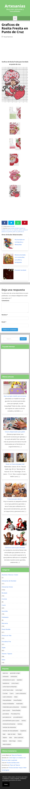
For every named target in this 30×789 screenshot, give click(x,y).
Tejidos (5, 737)
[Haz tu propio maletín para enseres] (15, 388)
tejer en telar (12, 734)
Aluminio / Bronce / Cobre (10, 575)
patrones (10, 231)
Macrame (5, 623)
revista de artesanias (9, 724)
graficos (20, 230)
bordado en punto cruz (20, 228)
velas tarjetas (7, 744)
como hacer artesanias (10, 687)
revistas (20, 724)
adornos (5, 673)
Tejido (3, 647)
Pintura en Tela (6, 635)
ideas (15, 697)
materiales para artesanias (11, 707)
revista (24, 720)
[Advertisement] (15, 50)
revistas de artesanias (9, 727)
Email (4, 322)
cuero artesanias (21, 693)
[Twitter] (11, 222)
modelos (23, 707)
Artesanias (15, 6)
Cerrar (6, 784)
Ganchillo (5, 611)
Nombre (5, 315)
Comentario (5, 300)
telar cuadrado (18, 737)
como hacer (15, 683)
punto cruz (15, 231)
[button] (15, 18)
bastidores (6, 683)
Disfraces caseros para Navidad (15, 547)
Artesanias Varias (7, 587)
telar (10, 737)
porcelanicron (7, 717)
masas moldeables (8, 703)
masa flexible (17, 700)
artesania (5, 676)
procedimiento (17, 717)
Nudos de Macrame (13, 762)
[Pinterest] (24, 222)
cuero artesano (7, 697)
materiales (19, 703)
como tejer (19, 690)
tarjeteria (23, 731)
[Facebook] (4, 222)
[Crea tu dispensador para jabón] (15, 424)
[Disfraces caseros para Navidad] (15, 532)
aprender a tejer (15, 673)
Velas (3, 660)
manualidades (7, 700)
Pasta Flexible (6, 629)
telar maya (12, 741)
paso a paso (6, 710)
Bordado (13, 226)
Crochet (4, 599)
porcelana (6, 714)
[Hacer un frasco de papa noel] (15, 458)
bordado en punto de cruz (7, 230)
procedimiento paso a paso (11, 720)
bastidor (19, 680)
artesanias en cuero (9, 680)
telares (5, 741)
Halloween (5, 617)
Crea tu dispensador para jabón (15, 432)
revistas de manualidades (10, 731)
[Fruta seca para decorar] (15, 490)
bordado (12, 228)
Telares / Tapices (7, 654)
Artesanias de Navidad (9, 581)
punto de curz (21, 231)
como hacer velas (8, 690)
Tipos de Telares (17, 755)
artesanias (14, 676)
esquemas (16, 230)
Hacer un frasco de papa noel (15, 464)
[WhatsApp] (18, 222)
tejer (4, 734)
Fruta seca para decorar (15, 499)
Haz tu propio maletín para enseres (15, 396)
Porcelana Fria (6, 641)
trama (19, 741)
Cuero (4, 605)
